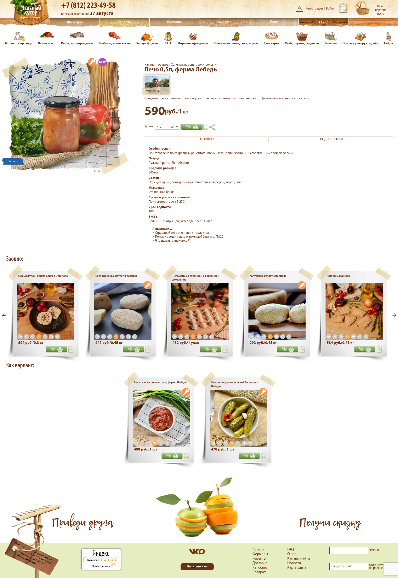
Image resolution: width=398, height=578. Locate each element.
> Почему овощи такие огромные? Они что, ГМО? (187, 236)
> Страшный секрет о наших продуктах (180, 233)
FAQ (290, 550)
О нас (323, 22)
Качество (224, 22)
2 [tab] (100, 172)
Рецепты (124, 22)
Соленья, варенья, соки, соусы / (193, 64)
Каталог (258, 550)
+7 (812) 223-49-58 (88, 6)
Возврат (259, 572)
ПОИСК (374, 550)
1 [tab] (96, 172)
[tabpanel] (64, 114)
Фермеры (75, 22)
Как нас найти (298, 559)
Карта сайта (296, 568)
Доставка (174, 22)
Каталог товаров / (157, 64)
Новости (294, 563)
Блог (274, 22)
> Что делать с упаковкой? (171, 240)
